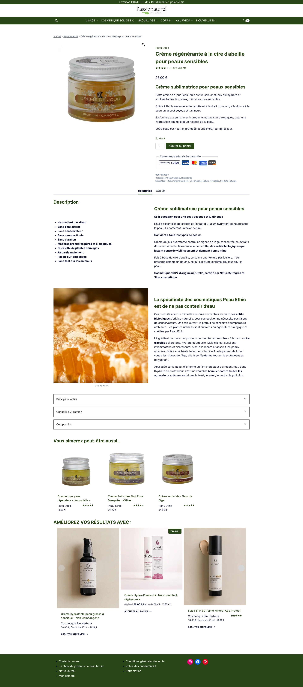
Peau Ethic (162, 47)
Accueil (57, 36)
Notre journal (67, 670)
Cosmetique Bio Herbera (76, 623)
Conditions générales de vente (145, 661)
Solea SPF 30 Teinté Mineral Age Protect (214, 610)
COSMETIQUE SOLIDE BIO (117, 20)
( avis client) (177, 68)
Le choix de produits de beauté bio (81, 666)
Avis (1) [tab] (160, 190)
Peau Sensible (70, 36)
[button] (143, 44)
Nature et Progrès (211, 181)
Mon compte (67, 675)
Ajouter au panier (180, 145)
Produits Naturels (228, 181)
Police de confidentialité (141, 666)
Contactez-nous (69, 661)
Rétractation (133, 670)
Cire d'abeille (196, 181)
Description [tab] (145, 190)
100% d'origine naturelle (178, 181)
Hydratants (186, 178)
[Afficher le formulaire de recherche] (56, 20)
